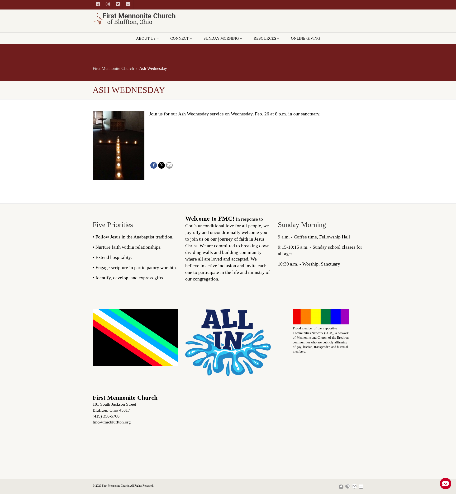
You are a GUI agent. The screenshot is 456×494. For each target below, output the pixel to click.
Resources (265, 38)
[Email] (169, 165)
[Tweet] (161, 165)
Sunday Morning (221, 38)
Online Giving (305, 38)
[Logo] (135, 19)
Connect (179, 38)
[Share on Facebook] (153, 165)
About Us (146, 38)
